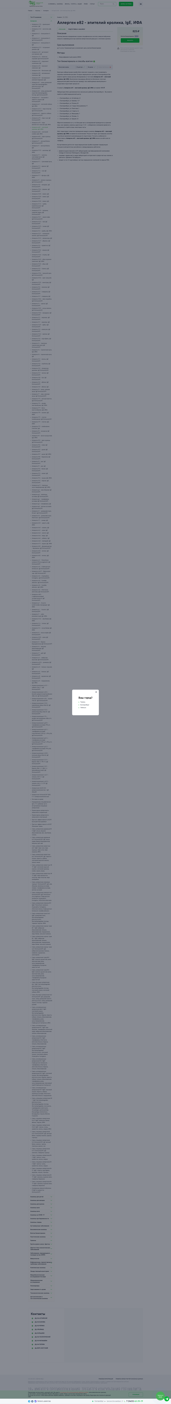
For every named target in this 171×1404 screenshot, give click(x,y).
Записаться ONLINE (160, 1396)
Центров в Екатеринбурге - (115, 1401)
